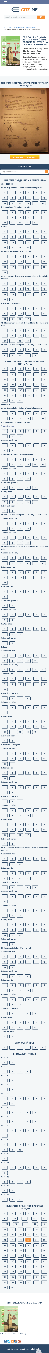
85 (36, 1277)
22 (28, 247)
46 (21, 1250)
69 (13, 1272)
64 (21, 1266)
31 (5, 395)
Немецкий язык (19, 27)
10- (28, 289)
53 (28, 1256)
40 (21, 1245)
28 (28, 390)
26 (13, 390)
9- (27, 563)
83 (21, 1277)
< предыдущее (17, 157)
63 (13, 1266)
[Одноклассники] (12, 1341)
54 (36, 1256)
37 (5, 400)
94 (5, 1287)
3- (36, 445)
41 (28, 1245)
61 (44, 1261)
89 (21, 1282)
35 (36, 395)
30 (44, 390)
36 (44, 395)
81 (5, 1277)
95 (12, 1287)
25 (5, 390)
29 (36, 390)
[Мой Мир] (15, 1341)
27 (21, 390)
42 (36, 1245)
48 (36, 1250)
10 (28, 198)
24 (44, 385)
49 (44, 1250)
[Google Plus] (19, 1341)
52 (21, 1256)
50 (5, 1256)
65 (28, 1266)
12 (44, 198)
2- (20, 445)
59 (28, 1261)
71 (28, 1272)
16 (28, 203)
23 (5, 272)
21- (44, 267)
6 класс (9, 27)
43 (44, 1245)
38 (12, 400)
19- (28, 267)
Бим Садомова (31, 27)
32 (13, 395)
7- (5, 901)
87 (5, 1282)
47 (28, 1250)
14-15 (5, 1224)
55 (44, 1256)
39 (20, 400)
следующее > (32, 157)
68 (5, 1272)
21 (20, 247)
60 (36, 1261)
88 (13, 1282)
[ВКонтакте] (5, 1341)
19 (5, 247)
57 (13, 1261)
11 (36, 198)
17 (35, 203)
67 (44, 1266)
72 (36, 1272)
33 (21, 395)
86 (44, 1277)
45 (13, 1250)
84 (28, 1277)
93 (44, 1282)
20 (12, 247)
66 (36, 1266)
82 (13, 1277)
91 (36, 1282)
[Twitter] (8, 1341)
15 (20, 203)
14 (12, 203)
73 (44, 1272)
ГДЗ (5, 27)
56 (5, 1261)
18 (43, 203)
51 (13, 1256)
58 (21, 1261)
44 (5, 1250)
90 (28, 1282)
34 (28, 395)
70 (21, 1272)
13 (5, 203)
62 (5, 1266)
